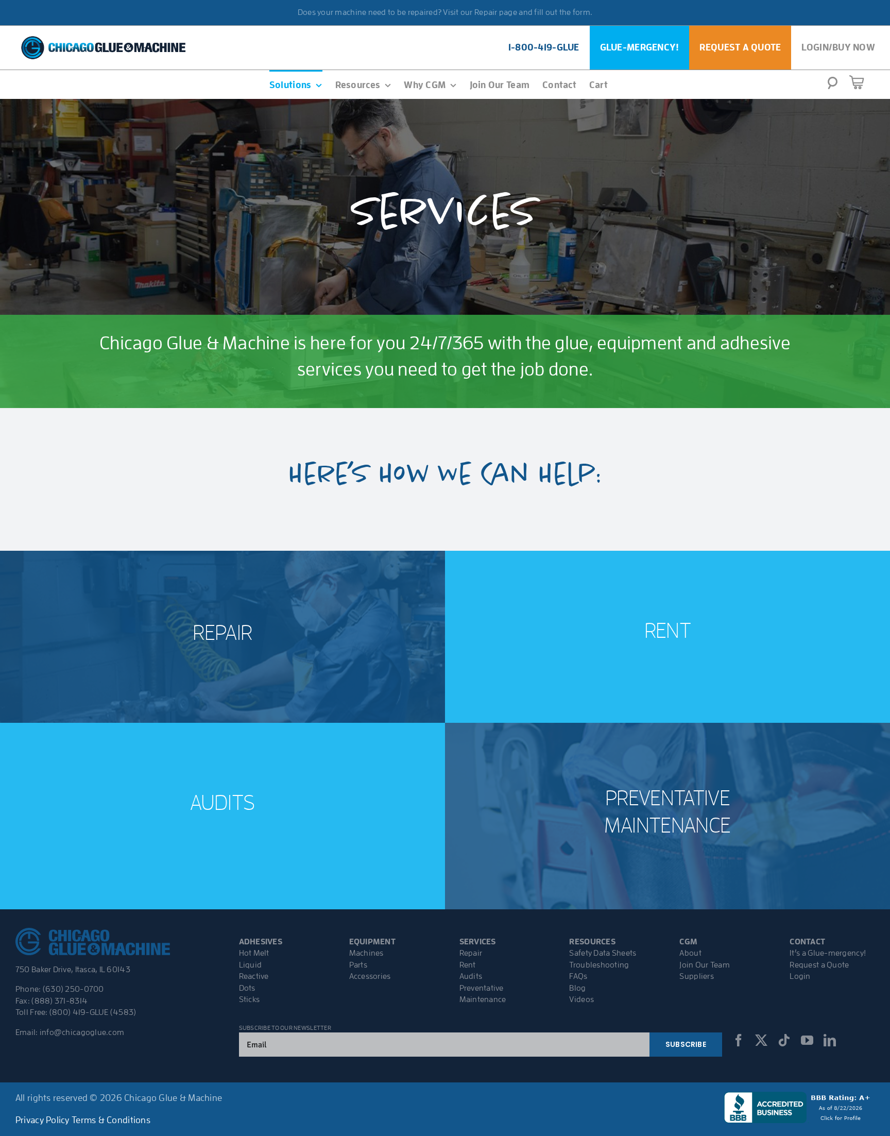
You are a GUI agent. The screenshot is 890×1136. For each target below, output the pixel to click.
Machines (366, 953)
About (690, 953)
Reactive (254, 976)
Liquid (250, 965)
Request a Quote (819, 965)
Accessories (370, 976)
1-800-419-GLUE (543, 47)
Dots (247, 988)
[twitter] (761, 1040)
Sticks (249, 999)
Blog (577, 988)
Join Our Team (704, 965)
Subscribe (685, 1044)
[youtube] (807, 1040)
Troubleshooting (599, 965)
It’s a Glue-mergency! (828, 953)
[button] (832, 86)
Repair (471, 953)
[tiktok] (784, 1040)
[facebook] (738, 1040)
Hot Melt (254, 953)
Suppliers (696, 976)
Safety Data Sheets (602, 953)
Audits (471, 976)
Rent (467, 965)
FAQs (578, 976)
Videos (581, 999)
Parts (358, 965)
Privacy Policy (42, 1120)
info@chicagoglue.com (82, 1032)
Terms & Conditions (111, 1120)
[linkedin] (830, 1040)
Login (800, 976)
